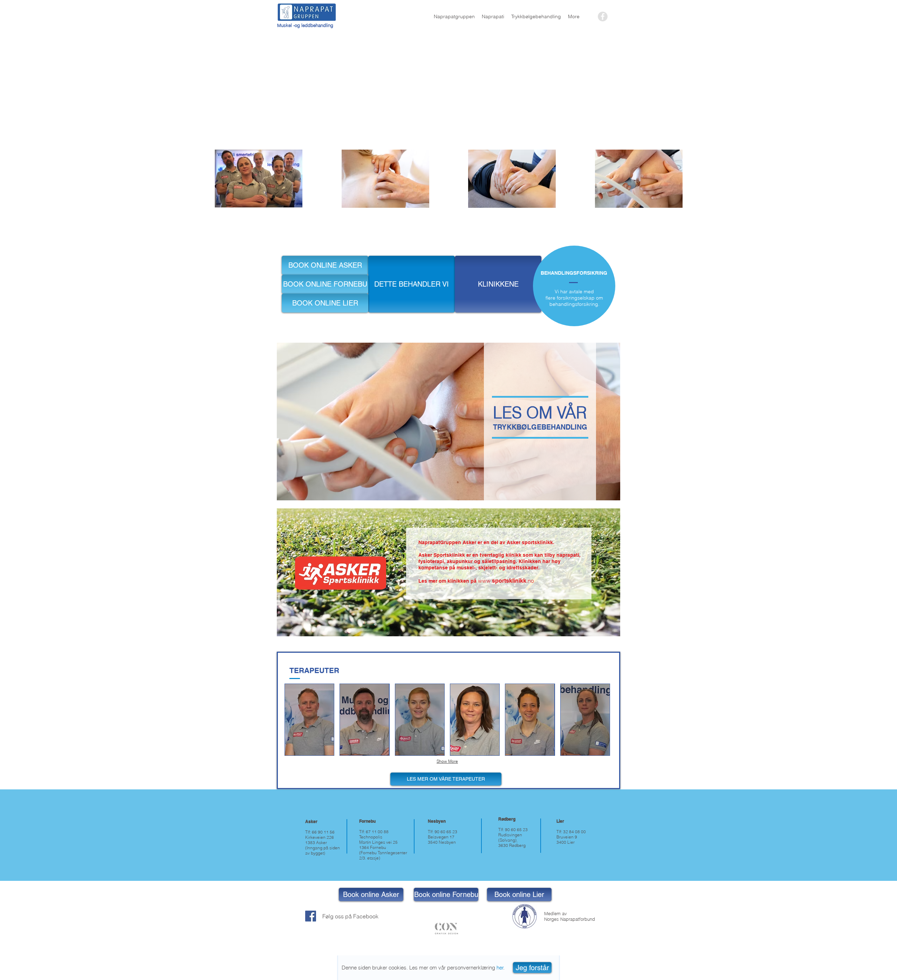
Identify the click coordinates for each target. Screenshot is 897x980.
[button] (532, 967)
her (500, 967)
